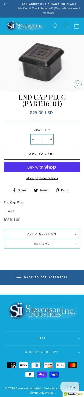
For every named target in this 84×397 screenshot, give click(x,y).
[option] (42, 8)
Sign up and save (42, 352)
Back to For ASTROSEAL (45, 277)
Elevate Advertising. (42, 393)
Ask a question (42, 234)
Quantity (42, 130)
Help (42, 338)
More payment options (42, 178)
